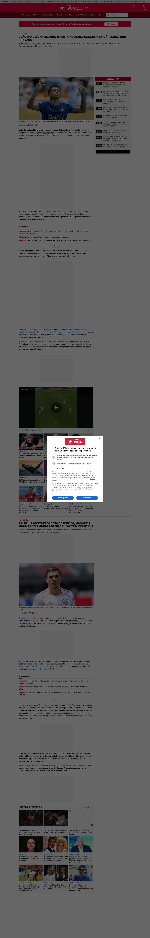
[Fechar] (100, 438)
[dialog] (75, 469)
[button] (75, 468)
